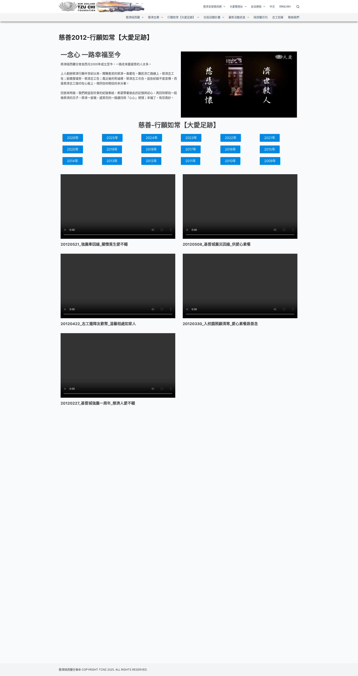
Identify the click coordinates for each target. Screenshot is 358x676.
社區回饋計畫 (212, 17)
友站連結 (256, 6)
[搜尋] (297, 6)
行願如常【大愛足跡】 (181, 17)
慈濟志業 (153, 17)
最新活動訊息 (237, 17)
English (285, 6)
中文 (272, 6)
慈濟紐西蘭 (133, 17)
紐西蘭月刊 (261, 17)
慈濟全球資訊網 (212, 6)
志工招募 (277, 17)
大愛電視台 (236, 6)
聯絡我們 (293, 17)
